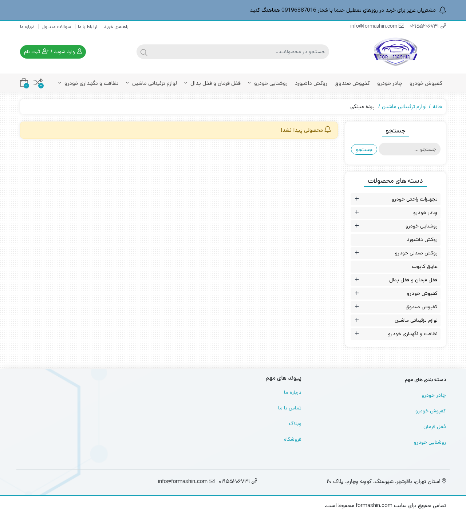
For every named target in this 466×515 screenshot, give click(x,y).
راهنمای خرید (116, 26)
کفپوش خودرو (426, 83)
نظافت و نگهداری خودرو (91, 83)
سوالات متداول (56, 26)
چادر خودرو (389, 83)
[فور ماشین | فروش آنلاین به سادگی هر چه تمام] (395, 52)
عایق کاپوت (425, 266)
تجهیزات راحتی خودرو (415, 199)
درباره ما (27, 26)
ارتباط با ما (87, 26)
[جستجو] (144, 51)
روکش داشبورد (311, 83)
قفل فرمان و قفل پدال (215, 83)
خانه (437, 106)
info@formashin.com (374, 27)
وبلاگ (295, 423)
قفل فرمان (434, 426)
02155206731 (425, 27)
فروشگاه (292, 439)
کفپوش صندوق (352, 83)
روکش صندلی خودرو (416, 253)
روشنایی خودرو (270, 83)
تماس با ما (289, 408)
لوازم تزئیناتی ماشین (154, 83)
